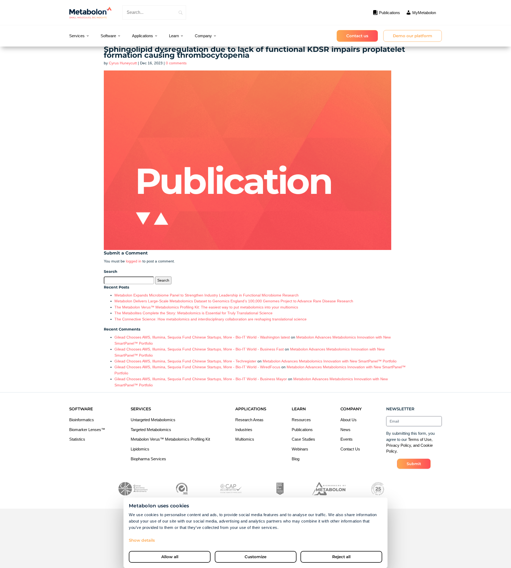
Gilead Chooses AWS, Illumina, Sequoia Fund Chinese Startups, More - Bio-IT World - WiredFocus (197, 367)
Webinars (300, 449)
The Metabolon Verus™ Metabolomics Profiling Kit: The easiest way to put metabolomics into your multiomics (206, 307)
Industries (243, 429)
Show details (142, 540)
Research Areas (249, 419)
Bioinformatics (81, 419)
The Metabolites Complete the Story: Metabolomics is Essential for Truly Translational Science (194, 313)
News (345, 429)
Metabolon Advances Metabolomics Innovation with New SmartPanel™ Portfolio (330, 361)
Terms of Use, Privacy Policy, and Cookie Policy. (409, 445)
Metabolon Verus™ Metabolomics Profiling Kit (170, 439)
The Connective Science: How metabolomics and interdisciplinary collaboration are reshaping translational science (210, 319)
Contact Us (350, 449)
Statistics (77, 439)
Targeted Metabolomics (151, 429)
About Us (348, 419)
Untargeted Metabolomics (153, 419)
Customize (255, 556)
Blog (295, 459)
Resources (301, 419)
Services (77, 36)
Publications (302, 429)
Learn (174, 36)
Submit (414, 463)
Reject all (341, 556)
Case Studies (303, 439)
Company (203, 36)
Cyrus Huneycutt (123, 63)
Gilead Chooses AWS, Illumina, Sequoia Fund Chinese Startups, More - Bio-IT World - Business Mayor (200, 379)
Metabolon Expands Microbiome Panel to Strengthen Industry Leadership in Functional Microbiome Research (206, 295)
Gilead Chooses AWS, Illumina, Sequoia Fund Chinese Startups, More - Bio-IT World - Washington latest (202, 337)
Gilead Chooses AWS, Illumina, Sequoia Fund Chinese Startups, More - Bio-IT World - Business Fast (199, 349)
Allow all (169, 556)
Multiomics (244, 439)
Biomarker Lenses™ (87, 429)
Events (346, 439)
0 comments (176, 63)
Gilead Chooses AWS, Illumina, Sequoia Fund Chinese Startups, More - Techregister (185, 361)
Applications (142, 36)
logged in (133, 261)
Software (108, 36)
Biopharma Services (148, 459)
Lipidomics (140, 449)
